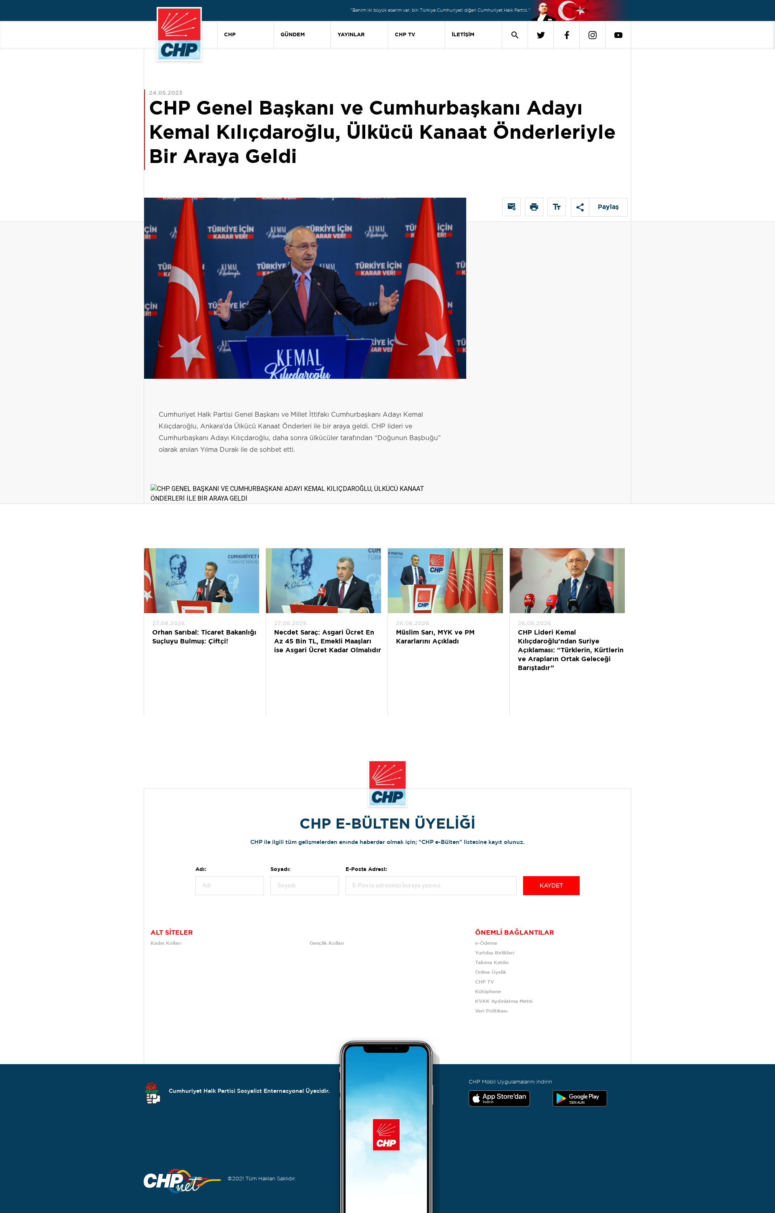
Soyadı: (280, 869)
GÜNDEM (293, 35)
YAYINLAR (350, 35)
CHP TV (405, 35)
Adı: (200, 869)
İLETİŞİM (463, 35)
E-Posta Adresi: (366, 869)
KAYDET (551, 885)
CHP (230, 35)
